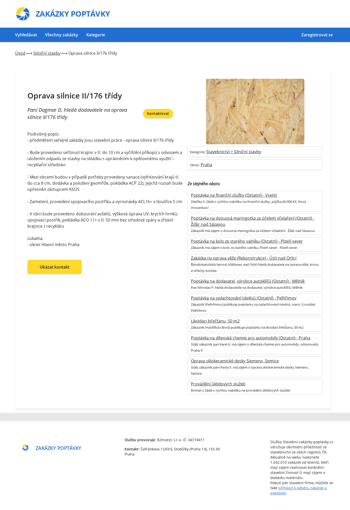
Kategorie (95, 35)
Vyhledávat (26, 35)
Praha (206, 165)
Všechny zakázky (61, 35)
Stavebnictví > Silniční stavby (233, 151)
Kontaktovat (158, 113)
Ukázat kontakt (54, 267)
